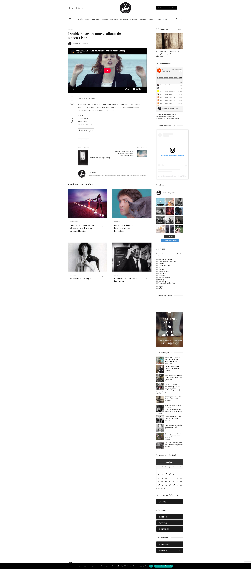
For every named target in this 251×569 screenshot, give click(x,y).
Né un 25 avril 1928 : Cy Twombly (100, 158)
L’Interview (96, 19)
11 (162, 478)
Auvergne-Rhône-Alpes (165, 259)
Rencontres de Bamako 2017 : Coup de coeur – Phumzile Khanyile (172, 359)
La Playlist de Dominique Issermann (125, 279)
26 (166, 485)
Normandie (161, 275)
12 (166, 478)
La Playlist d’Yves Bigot (80, 278)
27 (169, 485)
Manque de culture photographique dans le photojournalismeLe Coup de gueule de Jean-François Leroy (169, 388)
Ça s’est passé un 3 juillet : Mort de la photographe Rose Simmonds (167, 53)
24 (158, 485)
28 (173, 485)
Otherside (133, 19)
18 (162, 482)
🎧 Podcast (124, 19)
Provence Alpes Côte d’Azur (167, 283)
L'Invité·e (117, 222)
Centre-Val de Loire (164, 265)
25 (162, 485)
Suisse (160, 289)
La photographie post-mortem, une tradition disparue (172, 368)
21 (173, 482)
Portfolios (114, 19)
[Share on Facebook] (72, 99)
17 (158, 482)
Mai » (163, 488)
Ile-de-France (162, 273)
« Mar (158, 488)
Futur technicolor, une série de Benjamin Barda (173, 426)
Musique (70, 29)
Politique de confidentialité (163, 566)
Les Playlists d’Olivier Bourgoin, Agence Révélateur (123, 228)
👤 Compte (166, 19)
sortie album (83, 140)
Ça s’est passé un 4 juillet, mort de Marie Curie (173, 398)
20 (169, 482)
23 (181, 482)
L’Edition (105, 19)
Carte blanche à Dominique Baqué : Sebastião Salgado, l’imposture (173, 377)
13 (169, 478)
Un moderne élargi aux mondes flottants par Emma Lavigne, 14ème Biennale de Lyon (124, 153)
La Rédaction (76, 43)
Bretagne (161, 263)
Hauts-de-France (163, 271)
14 (173, 478)
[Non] (249, 566)
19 (166, 482)
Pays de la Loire (163, 281)
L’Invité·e (79, 19)
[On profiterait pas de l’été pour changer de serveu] (160, 202)
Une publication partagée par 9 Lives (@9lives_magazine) (176, 176)
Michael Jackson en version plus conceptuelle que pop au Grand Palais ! (82, 228)
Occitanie (161, 279)
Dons (159, 19)
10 (158, 478)
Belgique (161, 287)
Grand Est (161, 269)
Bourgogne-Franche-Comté (167, 261)
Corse (160, 267)
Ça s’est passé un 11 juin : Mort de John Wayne (173, 417)
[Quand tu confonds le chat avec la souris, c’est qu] (170, 202)
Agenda (143, 19)
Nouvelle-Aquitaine (164, 277)
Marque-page (87, 131)
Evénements (74, 222)
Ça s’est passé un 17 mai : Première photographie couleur (173, 436)
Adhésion (152, 19)
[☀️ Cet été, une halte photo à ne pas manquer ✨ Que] (179, 202)
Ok (151, 566)
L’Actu (87, 19)
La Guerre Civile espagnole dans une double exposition (174, 444)
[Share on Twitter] (72, 105)
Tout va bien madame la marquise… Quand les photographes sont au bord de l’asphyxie (173, 408)
